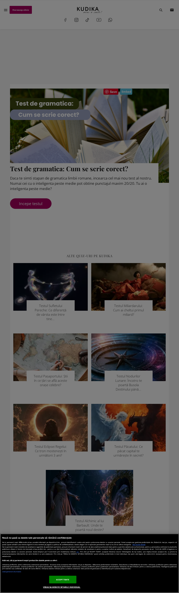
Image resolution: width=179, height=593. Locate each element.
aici (77, 552)
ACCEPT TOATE (62, 579)
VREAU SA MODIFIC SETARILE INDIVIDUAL (61, 587)
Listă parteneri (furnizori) (11, 572)
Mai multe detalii (139, 545)
